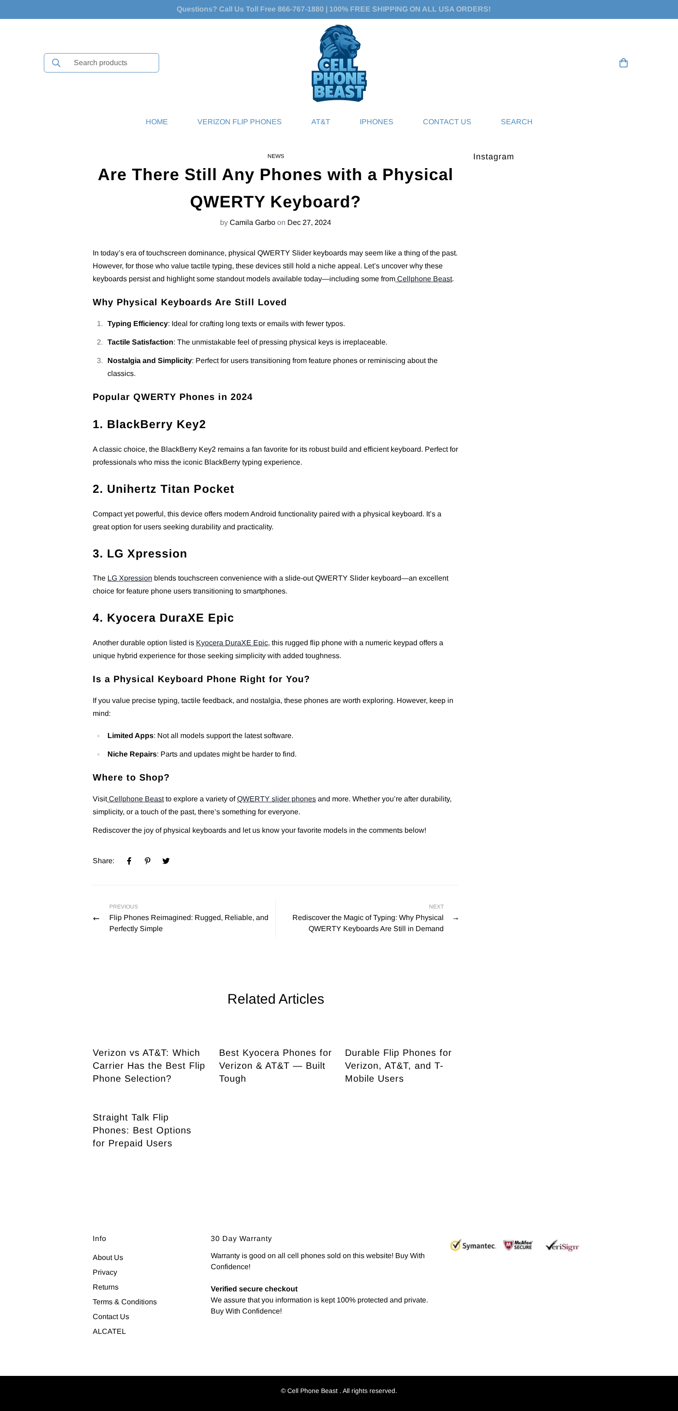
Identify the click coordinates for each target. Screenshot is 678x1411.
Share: (103, 861)
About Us (108, 1257)
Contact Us (447, 122)
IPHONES (376, 122)
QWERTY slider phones (276, 799)
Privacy (105, 1272)
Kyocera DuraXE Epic (232, 643)
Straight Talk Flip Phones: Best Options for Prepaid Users (142, 1130)
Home (157, 122)
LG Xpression (129, 578)
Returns (106, 1287)
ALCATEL (109, 1331)
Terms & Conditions (125, 1302)
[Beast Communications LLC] (339, 63)
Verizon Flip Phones (239, 122)
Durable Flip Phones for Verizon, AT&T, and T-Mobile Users (398, 1066)
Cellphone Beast (423, 279)
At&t (320, 122)
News (276, 156)
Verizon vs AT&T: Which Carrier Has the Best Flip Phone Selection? (149, 1066)
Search (517, 122)
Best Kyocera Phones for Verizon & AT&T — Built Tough (275, 1066)
